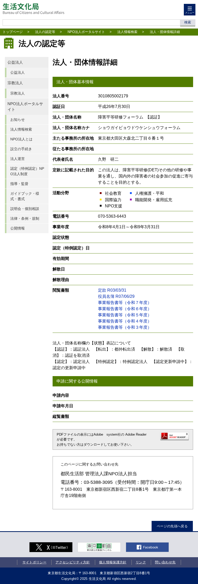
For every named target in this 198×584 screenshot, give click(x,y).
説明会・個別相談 (24, 209)
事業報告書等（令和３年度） (125, 327)
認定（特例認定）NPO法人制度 (27, 171)
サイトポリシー (34, 562)
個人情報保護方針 (113, 562)
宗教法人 (15, 83)
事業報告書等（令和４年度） (125, 321)
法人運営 (17, 159)
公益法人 (15, 62)
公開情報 (17, 228)
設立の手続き (21, 149)
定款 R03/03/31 (112, 290)
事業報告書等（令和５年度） (125, 315)
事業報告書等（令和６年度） (125, 309)
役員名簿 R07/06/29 (116, 296)
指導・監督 (19, 184)
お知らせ (17, 119)
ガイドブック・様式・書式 (24, 196)
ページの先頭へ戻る (172, 526)
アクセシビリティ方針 (72, 562)
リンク (141, 562)
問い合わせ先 (165, 562)
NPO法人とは (21, 139)
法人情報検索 (127, 32)
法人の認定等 (45, 32)
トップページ (13, 32)
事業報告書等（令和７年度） (125, 302)
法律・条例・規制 (24, 218)
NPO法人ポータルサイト (86, 32)
